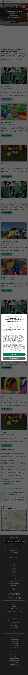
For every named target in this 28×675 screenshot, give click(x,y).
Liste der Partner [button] (10, 342)
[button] (14, 333)
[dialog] (14, 337)
